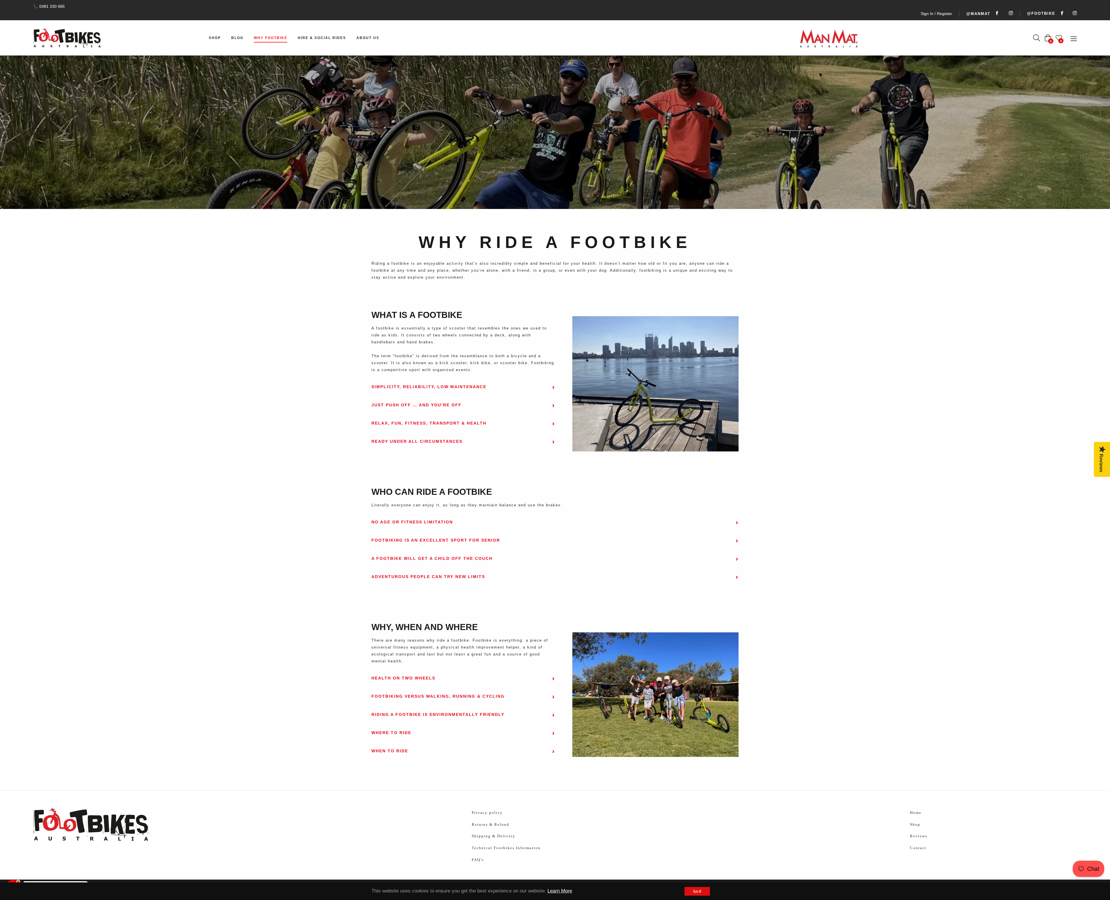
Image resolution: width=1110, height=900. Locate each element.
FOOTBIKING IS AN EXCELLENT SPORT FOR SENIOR (435, 540)
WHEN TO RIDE (389, 751)
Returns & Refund (490, 824)
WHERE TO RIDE (391, 732)
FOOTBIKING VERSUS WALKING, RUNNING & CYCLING (438, 696)
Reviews (918, 836)
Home (538, 132)
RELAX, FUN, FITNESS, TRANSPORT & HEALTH (428, 423)
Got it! (697, 891)
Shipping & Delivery (493, 836)
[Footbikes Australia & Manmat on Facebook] (1061, 13)
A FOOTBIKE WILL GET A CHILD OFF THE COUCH (432, 558)
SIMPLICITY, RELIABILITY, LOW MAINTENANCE (428, 386)
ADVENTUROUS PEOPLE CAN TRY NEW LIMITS (428, 576)
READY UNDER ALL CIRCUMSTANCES (416, 441)
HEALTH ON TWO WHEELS (403, 678)
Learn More (559, 891)
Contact (918, 848)
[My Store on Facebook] (996, 13)
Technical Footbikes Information (506, 848)
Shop (915, 824)
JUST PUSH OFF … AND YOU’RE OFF (416, 405)
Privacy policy (487, 812)
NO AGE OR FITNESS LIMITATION (412, 522)
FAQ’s (478, 860)
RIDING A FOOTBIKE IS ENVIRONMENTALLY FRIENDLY (437, 714)
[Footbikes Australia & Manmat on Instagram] (1074, 13)
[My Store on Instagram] (1010, 13)
